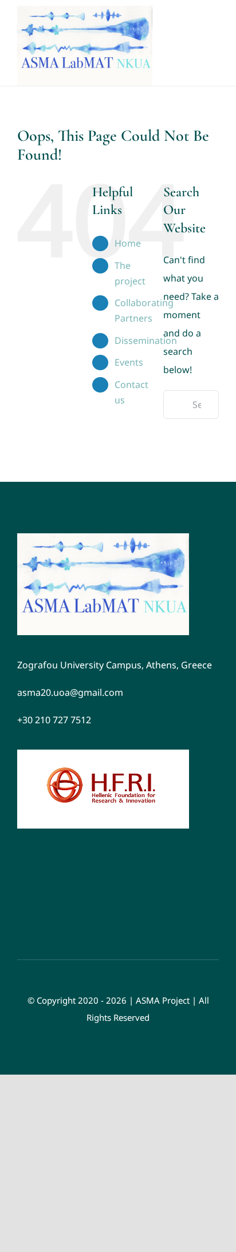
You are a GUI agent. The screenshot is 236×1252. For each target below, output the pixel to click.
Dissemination (146, 340)
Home (128, 243)
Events (129, 362)
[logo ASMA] (103, 538)
